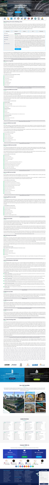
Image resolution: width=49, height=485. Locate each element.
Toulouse (16, 358)
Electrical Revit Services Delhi (26, 195)
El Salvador (15, 349)
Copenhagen (7, 348)
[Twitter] (18, 466)
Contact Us (13, 12)
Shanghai (13, 357)
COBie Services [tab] (6, 39)
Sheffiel (15, 357)
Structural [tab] (24, 31)
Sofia (22, 357)
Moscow (10, 360)
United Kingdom (32, 358)
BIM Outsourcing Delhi (34, 58)
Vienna (11, 359)
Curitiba (19, 348)
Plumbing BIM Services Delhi (10, 197)
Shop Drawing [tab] (41, 31)
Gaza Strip (36, 349)
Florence (27, 349)
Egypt (13, 349)
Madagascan (43, 359)
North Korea (19, 360)
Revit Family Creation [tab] (7, 43)
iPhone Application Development (18, 471)
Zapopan (31, 359)
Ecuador (9, 349)
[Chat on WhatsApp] (33, 466)
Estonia (20, 349)
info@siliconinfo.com (38, 454)
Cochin (42, 347)
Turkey (23, 358)
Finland (25, 349)
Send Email (39, 456)
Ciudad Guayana (36, 347)
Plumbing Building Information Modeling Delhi (25, 216)
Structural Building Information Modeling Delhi (25, 142)
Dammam (23, 348)
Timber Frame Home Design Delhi (36, 337)
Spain (30, 357)
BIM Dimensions (38, 439)
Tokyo (13, 358)
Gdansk (38, 349)
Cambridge (7, 347)
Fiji (23, 349)
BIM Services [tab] (7, 31)
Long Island (41, 359)
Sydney (40, 357)
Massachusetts (5, 360)
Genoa (40, 349)
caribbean (20, 347)
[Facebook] (16, 466)
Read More (10, 456)
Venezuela (5, 359)
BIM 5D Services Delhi (16, 307)
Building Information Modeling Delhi (7, 58)
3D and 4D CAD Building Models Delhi (28, 58)
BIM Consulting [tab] (6, 37)
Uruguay (38, 358)
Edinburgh (11, 349)
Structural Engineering (17, 423)
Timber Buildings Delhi (24, 336)
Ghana (44, 349)
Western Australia (22, 359)
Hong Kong (36, 359)
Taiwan (42, 357)
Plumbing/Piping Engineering (40, 423)
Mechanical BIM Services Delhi (10, 145)
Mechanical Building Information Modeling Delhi (31, 86)
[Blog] (27, 466)
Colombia (5, 348)
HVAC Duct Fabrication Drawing (18, 439)
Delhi (26, 348)
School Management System (17, 478)
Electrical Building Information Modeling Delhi (25, 194)
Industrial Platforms (6, 438)
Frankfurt (34, 349)
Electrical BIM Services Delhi (10, 172)
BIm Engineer (27, 434)
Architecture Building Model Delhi (20, 59)
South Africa (24, 357)
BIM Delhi (12, 58)
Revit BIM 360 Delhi (31, 258)
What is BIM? (38, 434)
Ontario (27, 360)
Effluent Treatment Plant (18, 429)
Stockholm (32, 357)
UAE (24, 358)
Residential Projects (6, 428)
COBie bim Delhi (26, 233)
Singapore (20, 357)
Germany (42, 349)
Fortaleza (29, 349)
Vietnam (13, 359)
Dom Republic (31, 348)
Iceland (38, 359)
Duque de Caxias (43, 348)
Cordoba (10, 348)
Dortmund (34, 348)
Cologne (44, 347)
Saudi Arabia (8, 357)
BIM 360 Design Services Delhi (10, 235)
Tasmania (44, 357)
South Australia (28, 357)
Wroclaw (29, 359)
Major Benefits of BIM (39, 438)
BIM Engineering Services (28, 433)
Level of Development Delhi (7, 289)
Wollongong (26, 359)
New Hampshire (16, 360)
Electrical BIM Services (28, 439)
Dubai (36, 348)
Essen (18, 349)
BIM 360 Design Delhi (8, 258)
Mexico (8, 360)
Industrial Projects (6, 427)
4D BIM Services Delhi (8, 291)
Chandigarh (25, 347)
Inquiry (40, 1)
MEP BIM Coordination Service (29, 427)
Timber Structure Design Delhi (16, 337)
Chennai (28, 347)
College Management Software (18, 480)
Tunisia (20, 358)
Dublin (38, 348)
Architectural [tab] (16, 31)
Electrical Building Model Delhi (17, 194)
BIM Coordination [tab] (6, 35)
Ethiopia (22, 349)
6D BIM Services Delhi (8, 309)
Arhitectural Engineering (7, 423)
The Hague (10, 358)
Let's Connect (45, 1)
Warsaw (16, 359)
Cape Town (15, 347)
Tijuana (12, 358)
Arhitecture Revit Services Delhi (27, 121)
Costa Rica (12, 348)
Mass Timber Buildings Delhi (10, 319)
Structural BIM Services (28, 438)
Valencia (44, 358)
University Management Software (18, 481)
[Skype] (31, 466)
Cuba (17, 348)
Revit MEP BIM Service (28, 429)
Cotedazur (15, 348)
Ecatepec (7, 349)
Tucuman (18, 358)
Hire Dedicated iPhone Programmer (18, 473)
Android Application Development (18, 472)
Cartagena (22, 347)
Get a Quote (12, 378)
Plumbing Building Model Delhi (17, 216)
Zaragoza (33, 359)
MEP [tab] (32, 31)
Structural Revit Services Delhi (26, 143)
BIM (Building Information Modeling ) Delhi (13, 21)
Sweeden (35, 357)
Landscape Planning (6, 429)
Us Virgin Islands (41, 358)
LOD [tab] (4, 41)
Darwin (25, 348)
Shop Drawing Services (6, 433)
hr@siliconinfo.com (24, 454)
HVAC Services (16, 433)
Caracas (17, 347)
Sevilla (11, 357)
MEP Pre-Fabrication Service (29, 428)
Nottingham (22, 360)
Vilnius (14, 359)
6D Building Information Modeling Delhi (33, 317)
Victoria (9, 359)
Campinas (10, 347)
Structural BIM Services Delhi (16, 58)
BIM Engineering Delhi (15, 59)
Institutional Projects (17, 434)
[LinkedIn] (22, 466)
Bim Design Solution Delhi (37, 142)
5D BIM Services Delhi (8, 300)
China (30, 347)
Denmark (29, 348)
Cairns (4, 347)
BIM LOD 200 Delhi (32, 289)
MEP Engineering (28, 423)
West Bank (19, 359)
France (31, 349)
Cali (5, 347)
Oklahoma (25, 360)
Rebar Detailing (6, 434)
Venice (7, 359)
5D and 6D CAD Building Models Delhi (29, 87)
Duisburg (40, 348)
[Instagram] (20, 466)
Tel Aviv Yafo (6, 358)
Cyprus (21, 348)
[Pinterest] (24, 466)
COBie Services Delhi (8, 218)
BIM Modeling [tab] (6, 33)
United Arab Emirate (27, 358)
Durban (4, 349)
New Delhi (13, 360)
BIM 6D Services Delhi (20, 317)
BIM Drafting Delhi (42, 194)
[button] (3, 8)
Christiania (33, 347)
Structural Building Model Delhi (17, 142)
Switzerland (37, 357)
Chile (29, 347)
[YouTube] (29, 466)
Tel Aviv (4, 358)
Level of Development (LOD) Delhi (11, 260)
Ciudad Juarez (39, 347)
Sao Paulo (6, 357)
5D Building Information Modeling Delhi (29, 307)
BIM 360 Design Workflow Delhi (19, 258)
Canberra (13, 347)
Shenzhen (17, 357)
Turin (21, 358)
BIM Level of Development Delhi (20, 289)
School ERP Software (16, 479)
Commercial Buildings (6, 439)
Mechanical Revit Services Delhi (26, 170)
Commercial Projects (17, 438)
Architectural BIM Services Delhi (23, 86)
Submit (44, 483)
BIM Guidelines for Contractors (40, 433)
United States (35, 358)
